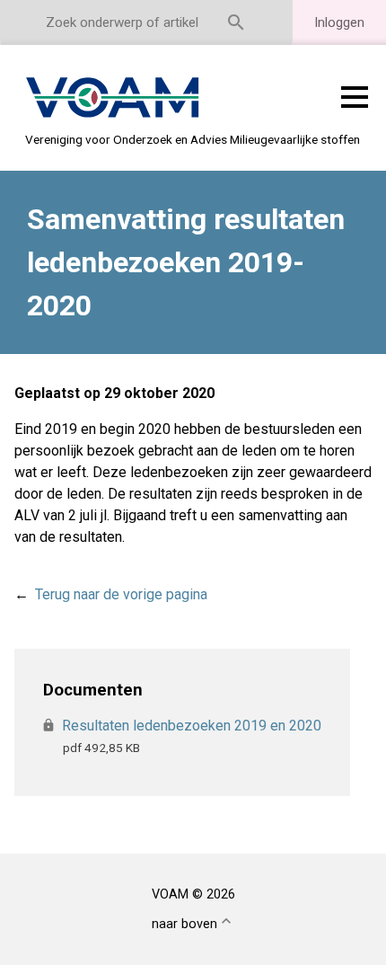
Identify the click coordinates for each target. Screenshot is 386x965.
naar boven (184, 924)
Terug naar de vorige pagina (121, 594)
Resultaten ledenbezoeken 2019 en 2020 (192, 725)
